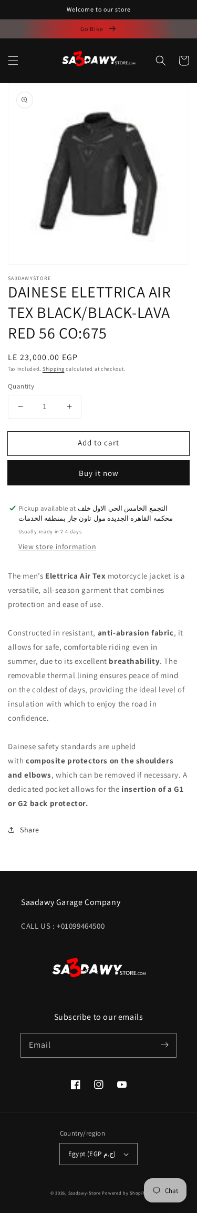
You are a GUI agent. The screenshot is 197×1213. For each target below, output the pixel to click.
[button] (13, 60)
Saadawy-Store (84, 1193)
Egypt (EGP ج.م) (92, 1153)
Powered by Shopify (124, 1193)
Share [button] (29, 829)
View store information (57, 546)
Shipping (54, 368)
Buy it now (99, 473)
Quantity (21, 386)
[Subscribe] (164, 1045)
